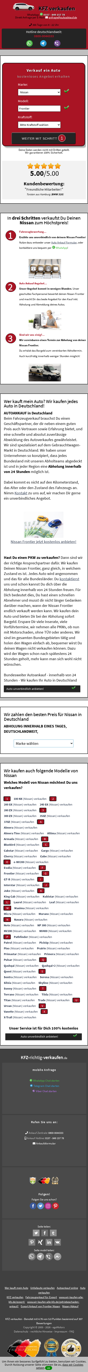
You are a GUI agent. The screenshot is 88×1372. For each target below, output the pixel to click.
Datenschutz (21, 1331)
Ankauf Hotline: (35, 1138)
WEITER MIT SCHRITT (42, 138)
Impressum (60, 1331)
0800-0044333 (55, 1132)
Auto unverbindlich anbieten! (25, 689)
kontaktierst (69, 578)
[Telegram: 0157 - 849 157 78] (44, 43)
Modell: (23, 101)
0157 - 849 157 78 (54, 14)
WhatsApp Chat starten (46, 1080)
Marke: (23, 84)
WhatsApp (61, 247)
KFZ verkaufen (56, 8)
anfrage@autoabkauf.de (63, 17)
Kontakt (21, 493)
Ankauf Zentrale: (38, 1132)
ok (48, 1367)
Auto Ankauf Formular (64, 242)
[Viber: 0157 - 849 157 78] (58, 43)
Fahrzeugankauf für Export (41, 1297)
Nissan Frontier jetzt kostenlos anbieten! (43, 541)
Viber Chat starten (46, 1091)
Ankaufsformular (46, 1143)
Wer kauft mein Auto (16, 1288)
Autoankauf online (67, 1288)
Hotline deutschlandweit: (44, 34)
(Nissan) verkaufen (30, 799)
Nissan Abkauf (70, 1306)
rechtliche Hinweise (41, 1331)
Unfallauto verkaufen (42, 1288)
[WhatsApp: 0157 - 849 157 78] (41, 14)
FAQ (71, 1331)
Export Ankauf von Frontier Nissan (40, 1306)
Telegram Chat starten (46, 1085)
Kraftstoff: (25, 117)
